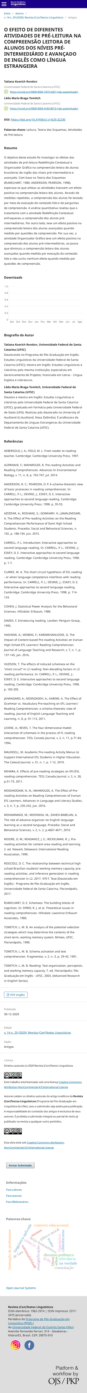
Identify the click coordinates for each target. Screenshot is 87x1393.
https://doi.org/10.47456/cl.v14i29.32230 (38, 119)
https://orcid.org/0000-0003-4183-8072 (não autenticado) (44, 108)
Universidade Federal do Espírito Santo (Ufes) (43, 1327)
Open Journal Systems (21, 1288)
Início (7, 13)
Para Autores (14, 1196)
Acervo (19, 13)
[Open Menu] (4, 4)
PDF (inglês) (17, 995)
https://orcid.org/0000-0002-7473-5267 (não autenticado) (44, 91)
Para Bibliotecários (17, 1202)
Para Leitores (14, 1189)
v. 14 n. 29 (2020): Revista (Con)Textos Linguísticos (33, 17)
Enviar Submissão (20, 1165)
